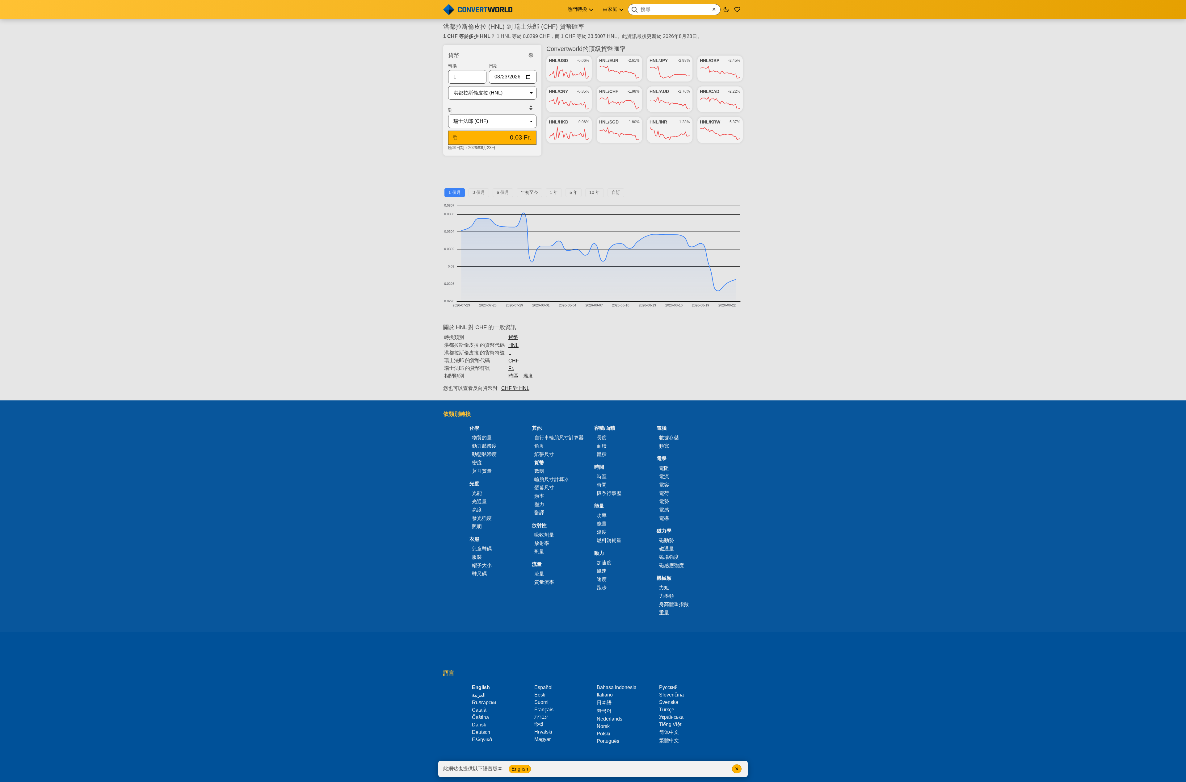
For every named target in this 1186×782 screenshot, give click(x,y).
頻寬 (664, 446)
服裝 (477, 557)
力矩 (664, 587)
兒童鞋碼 (482, 548)
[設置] (530, 55)
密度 (477, 462)
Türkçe (666, 709)
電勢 (664, 501)
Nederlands (609, 718)
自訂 (616, 192)
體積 (602, 454)
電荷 (664, 493)
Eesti (539, 694)
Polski (603, 733)
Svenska (668, 702)
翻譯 (539, 512)
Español (543, 687)
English (519, 769)
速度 (602, 579)
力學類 (666, 596)
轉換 (452, 65)
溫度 (528, 375)
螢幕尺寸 (544, 487)
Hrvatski (543, 731)
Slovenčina (671, 694)
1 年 (554, 192)
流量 (539, 573)
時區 (513, 375)
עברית (541, 717)
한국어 (604, 710)
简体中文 (669, 732)
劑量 (539, 551)
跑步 (602, 587)
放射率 (541, 543)
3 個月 (479, 192)
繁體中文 (669, 740)
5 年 (574, 192)
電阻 (664, 468)
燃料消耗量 (609, 540)
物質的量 (482, 437)
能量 (602, 523)
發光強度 (482, 518)
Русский (668, 687)
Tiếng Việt (670, 724)
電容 (664, 484)
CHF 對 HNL (515, 388)
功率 (602, 515)
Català (479, 710)
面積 (602, 446)
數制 (539, 471)
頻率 (539, 496)
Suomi (541, 702)
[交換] (530, 107)
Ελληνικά (482, 739)
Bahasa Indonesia (617, 687)
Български (484, 702)
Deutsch (481, 732)
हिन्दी (538, 724)
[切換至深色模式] (726, 9)
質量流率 (544, 582)
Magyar (542, 739)
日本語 (604, 702)
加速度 (604, 562)
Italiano (605, 694)
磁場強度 (669, 557)
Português (608, 741)
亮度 (477, 509)
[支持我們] (737, 9)
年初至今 (529, 192)
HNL (513, 345)
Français (543, 709)
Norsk (603, 726)
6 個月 (503, 192)
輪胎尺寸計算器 (551, 479)
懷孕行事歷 (609, 493)
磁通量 (666, 548)
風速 (602, 571)
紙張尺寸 (544, 454)
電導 (664, 518)
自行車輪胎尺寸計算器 (559, 437)
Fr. (511, 368)
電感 (664, 509)
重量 (664, 612)
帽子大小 (482, 565)
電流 (664, 476)
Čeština (480, 717)
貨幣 (513, 337)
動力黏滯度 (484, 446)
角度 (539, 446)
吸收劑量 (544, 534)
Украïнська (671, 717)
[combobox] (674, 9)
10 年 (594, 192)
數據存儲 (669, 437)
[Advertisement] (593, 174)
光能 (477, 493)
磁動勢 (666, 540)
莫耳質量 (482, 471)
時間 (602, 484)
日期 (493, 65)
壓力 (539, 504)
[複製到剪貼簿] (455, 137)
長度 (602, 437)
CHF (513, 360)
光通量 (479, 501)
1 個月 (454, 192)
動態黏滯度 (484, 454)
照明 (477, 526)
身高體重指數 (674, 604)
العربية (479, 695)
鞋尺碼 (479, 573)
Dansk (479, 724)
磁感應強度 (671, 565)
